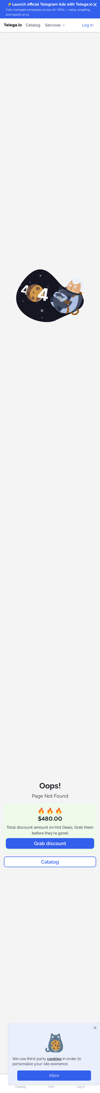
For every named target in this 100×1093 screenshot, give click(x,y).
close (95, 5)
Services (53, 25)
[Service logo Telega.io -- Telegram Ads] (13, 25)
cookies (54, 1058)
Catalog (33, 25)
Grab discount (50, 843)
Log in (87, 25)
